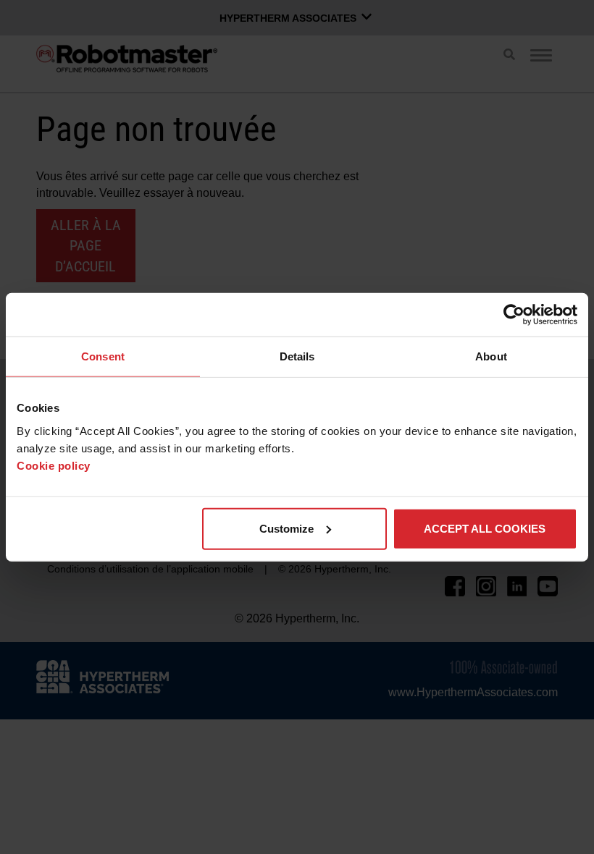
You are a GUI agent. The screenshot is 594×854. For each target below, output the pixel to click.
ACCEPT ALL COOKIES (484, 528)
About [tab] (491, 356)
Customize (286, 528)
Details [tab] (297, 356)
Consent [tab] (103, 356)
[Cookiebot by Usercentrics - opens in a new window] (514, 315)
